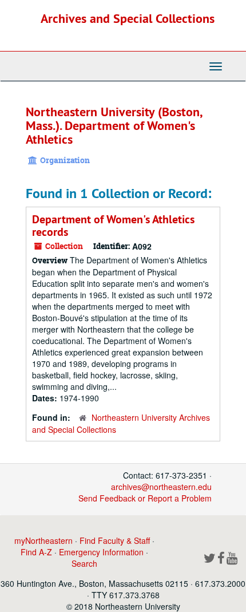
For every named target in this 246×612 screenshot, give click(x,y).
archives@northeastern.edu (161, 486)
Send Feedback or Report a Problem (145, 498)
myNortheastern (43, 540)
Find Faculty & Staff (115, 540)
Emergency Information (101, 552)
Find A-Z (36, 552)
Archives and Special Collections (128, 18)
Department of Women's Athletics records (113, 225)
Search (84, 563)
